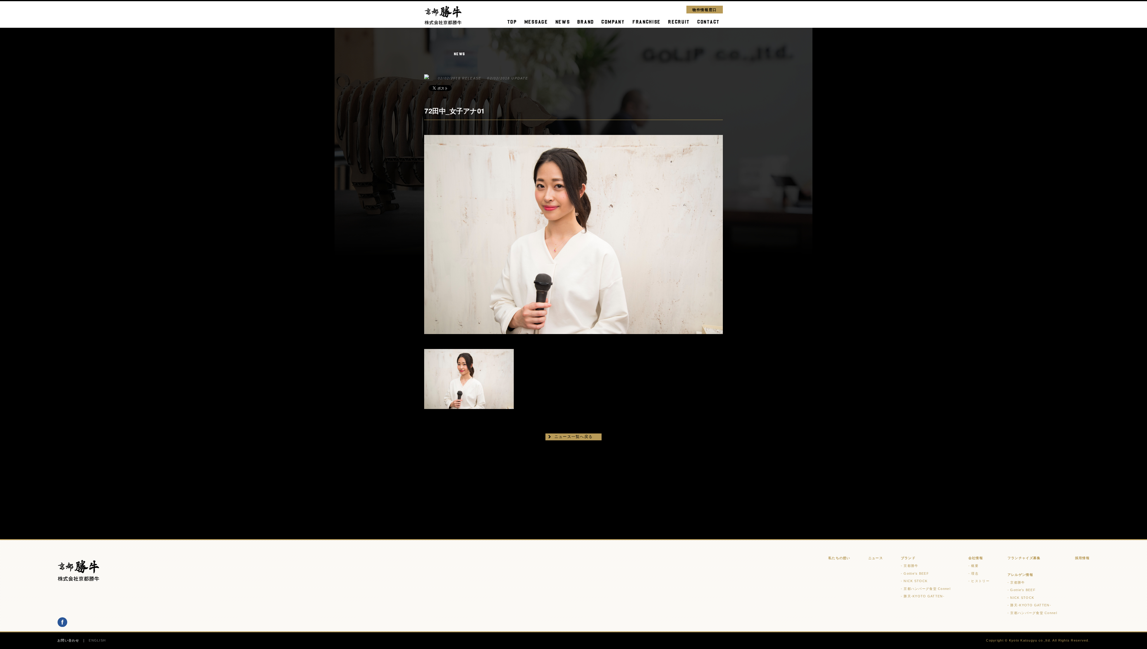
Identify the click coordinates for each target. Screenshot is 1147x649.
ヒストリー (980, 581)
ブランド (908, 558)
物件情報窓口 (704, 9)
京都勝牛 (911, 566)
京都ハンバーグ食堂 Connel (927, 588)
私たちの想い (839, 558)
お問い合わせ (68, 640)
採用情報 (1082, 558)
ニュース (875, 558)
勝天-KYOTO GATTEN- (924, 596)
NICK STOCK (915, 581)
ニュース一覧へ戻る (573, 436)
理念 (975, 573)
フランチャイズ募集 (1024, 558)
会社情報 (975, 558)
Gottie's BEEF (916, 573)
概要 (975, 566)
